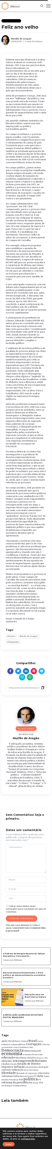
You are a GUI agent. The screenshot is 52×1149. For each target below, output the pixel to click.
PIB (21, 1079)
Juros (26, 1070)
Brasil (32, 1040)
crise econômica (20, 1047)
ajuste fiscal (7, 1041)
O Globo (38, 1076)
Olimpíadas (13, 642)
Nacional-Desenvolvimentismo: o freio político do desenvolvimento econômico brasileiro (24, 975)
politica (30, 1079)
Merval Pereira (26, 1076)
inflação (19, 1066)
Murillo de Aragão (21, 38)
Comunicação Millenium (12, 960)
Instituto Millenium (12, 1070)
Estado (13, 1064)
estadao (5, 1064)
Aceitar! (9, 1144)
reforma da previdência (16, 1082)
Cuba (31, 1047)
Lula (16, 1076)
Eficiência (21, 1057)
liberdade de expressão (26, 1073)
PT (39, 1080)
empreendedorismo (32, 1060)
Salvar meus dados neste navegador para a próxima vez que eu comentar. (26, 909)
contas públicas (18, 1044)
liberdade (8, 1073)
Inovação (44, 1067)
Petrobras (13, 1080)
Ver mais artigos (26, 728)
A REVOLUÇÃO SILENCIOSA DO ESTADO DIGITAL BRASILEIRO (23, 1016)
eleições (11, 636)
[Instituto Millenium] (11, 5)
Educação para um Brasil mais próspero (35, 995)
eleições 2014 (42, 1058)
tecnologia (6, 1085)
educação (8, 1057)
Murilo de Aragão (29, 636)
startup (35, 1083)
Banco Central (21, 1041)
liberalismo (34, 1070)
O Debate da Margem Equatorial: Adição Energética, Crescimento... (24, 955)
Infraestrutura (31, 1067)
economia (11, 1053)
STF (41, 1082)
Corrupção (33, 1044)
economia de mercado (33, 1055)
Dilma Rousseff (32, 1051)
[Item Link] (12, 997)
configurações (28, 1139)
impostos (7, 1066)
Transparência (20, 1086)
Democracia (12, 1050)
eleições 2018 (9, 1060)
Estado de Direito (29, 1063)
